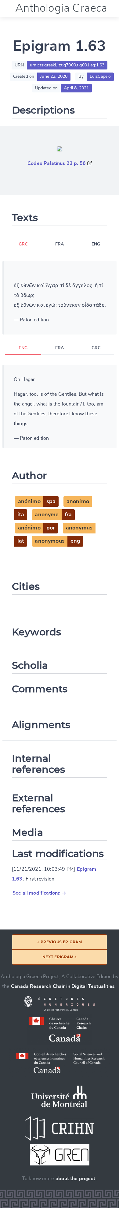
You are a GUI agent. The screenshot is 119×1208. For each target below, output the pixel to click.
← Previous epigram (59, 942)
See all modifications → (39, 893)
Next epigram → (59, 957)
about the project (75, 1178)
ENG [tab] (96, 244)
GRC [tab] (23, 244)
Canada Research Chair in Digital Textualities (63, 986)
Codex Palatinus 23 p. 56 (56, 163)
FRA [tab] (59, 244)
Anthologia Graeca (61, 8)
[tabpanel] (59, 298)
